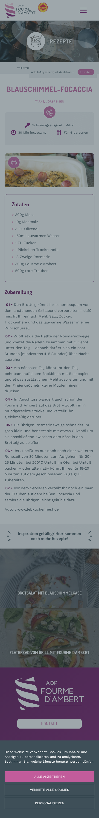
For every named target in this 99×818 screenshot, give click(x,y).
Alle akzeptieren (49, 776)
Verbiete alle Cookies (49, 789)
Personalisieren (49, 803)
